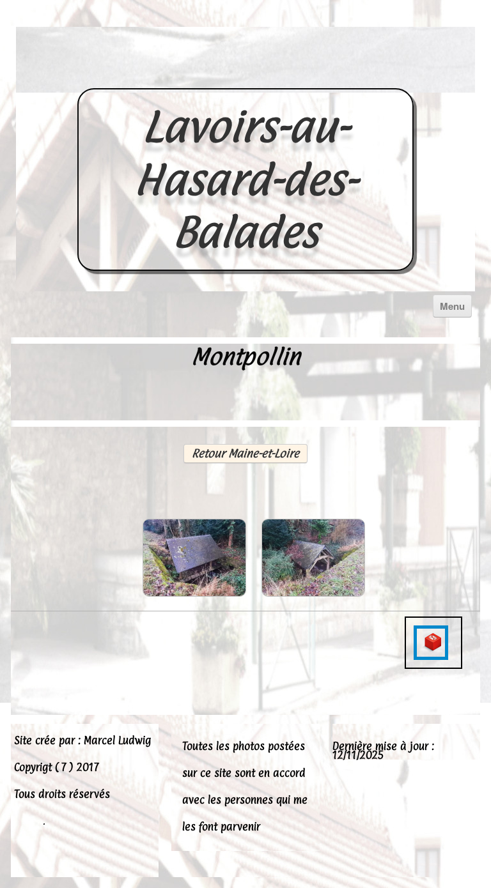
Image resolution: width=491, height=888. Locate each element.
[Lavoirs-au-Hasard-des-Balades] (245, 74)
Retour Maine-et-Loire (245, 453)
